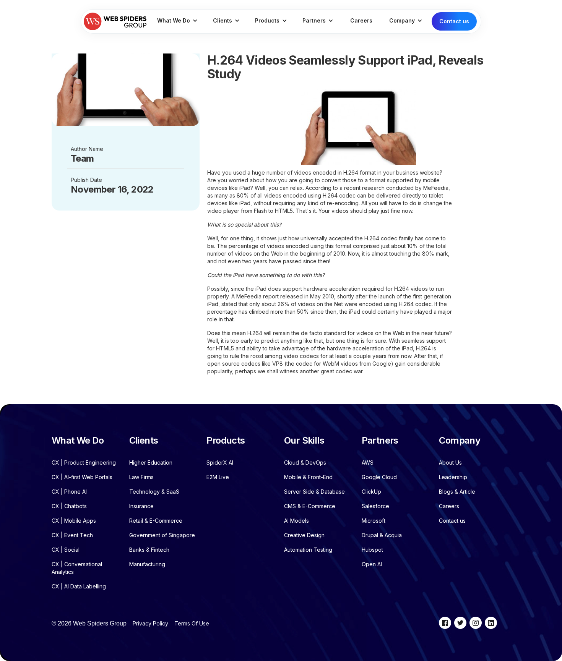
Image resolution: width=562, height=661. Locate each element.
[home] (115, 21)
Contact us (454, 21)
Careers (361, 20)
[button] (177, 21)
